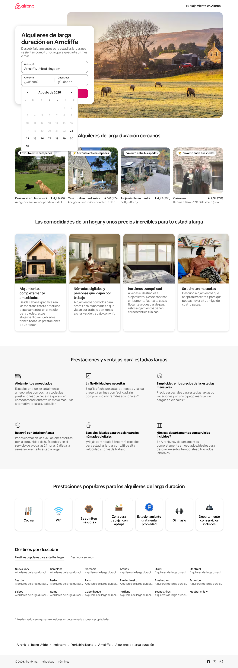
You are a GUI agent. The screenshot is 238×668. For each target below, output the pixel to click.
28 (56, 138)
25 (34, 138)
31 (27, 146)
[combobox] (54, 68)
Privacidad (48, 661)
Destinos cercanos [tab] (82, 557)
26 (42, 138)
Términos (63, 661)
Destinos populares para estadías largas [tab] (40, 557)
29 (64, 138)
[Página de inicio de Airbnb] (24, 6)
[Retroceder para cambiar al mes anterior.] (28, 92)
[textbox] (38, 82)
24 (27, 138)
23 (71, 130)
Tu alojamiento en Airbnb (203, 6)
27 (49, 138)
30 (71, 138)
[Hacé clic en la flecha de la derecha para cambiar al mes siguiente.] (71, 92)
